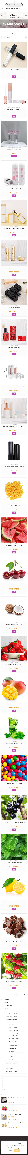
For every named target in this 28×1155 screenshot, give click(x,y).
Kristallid (11, 1056)
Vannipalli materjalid (10, 1068)
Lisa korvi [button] (14, 155)
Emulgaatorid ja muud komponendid (10, 503)
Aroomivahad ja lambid (9, 1081)
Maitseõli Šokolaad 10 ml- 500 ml (14, 941)
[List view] (15, 34)
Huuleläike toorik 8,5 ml (14, 69)
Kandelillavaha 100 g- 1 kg (14, 505)
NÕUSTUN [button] (17, 1150)
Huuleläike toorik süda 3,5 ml (14, 149)
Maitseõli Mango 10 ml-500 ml (14, 704)
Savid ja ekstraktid (13, 1027)
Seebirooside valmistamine (11, 1016)
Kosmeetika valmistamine (11, 1019)
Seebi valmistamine (10, 1065)
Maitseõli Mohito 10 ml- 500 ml (14, 743)
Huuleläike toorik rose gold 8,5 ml (14, 109)
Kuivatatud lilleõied (13, 1022)
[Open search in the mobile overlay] (14, 4)
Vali (14, 76)
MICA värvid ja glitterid (14, 1038)
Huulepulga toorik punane (14, 347)
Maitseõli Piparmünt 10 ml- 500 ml (14, 862)
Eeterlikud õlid (12, 1054)
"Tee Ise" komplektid (8, 1087)
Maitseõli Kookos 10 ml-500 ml (14, 624)
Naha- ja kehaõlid (8, 1005)
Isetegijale (6, 1008)
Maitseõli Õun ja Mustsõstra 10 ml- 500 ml (14, 822)
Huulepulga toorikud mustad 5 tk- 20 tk (14, 466)
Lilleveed (6, 1002)
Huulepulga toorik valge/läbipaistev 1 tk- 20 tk (14, 386)
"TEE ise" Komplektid (13, 1030)
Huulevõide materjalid (11, 67)
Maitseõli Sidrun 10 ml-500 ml (14, 902)
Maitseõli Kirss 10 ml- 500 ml (14, 585)
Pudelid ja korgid (12, 1048)
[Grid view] (12, 34)
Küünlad (5, 1075)
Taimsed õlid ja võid (13, 1035)
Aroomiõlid (11, 1051)
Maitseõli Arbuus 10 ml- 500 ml (14, 545)
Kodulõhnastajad (7, 1078)
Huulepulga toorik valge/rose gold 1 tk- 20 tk (14, 426)
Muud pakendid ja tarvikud (11, 1071)
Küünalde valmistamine (11, 1011)
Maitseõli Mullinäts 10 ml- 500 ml (14, 783)
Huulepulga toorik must (14, 307)
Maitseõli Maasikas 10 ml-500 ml (14, 664)
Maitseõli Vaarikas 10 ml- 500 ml (14, 981)
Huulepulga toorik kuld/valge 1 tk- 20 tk (14, 228)
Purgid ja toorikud (18, 67)
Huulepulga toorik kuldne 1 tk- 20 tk (14, 268)
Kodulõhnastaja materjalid (11, 1063)
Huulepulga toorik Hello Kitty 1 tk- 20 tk (14, 188)
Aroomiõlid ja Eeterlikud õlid (12, 1013)
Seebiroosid (6, 1084)
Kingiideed (11, 1059)
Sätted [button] (10, 1150)
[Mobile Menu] (26, 15)
